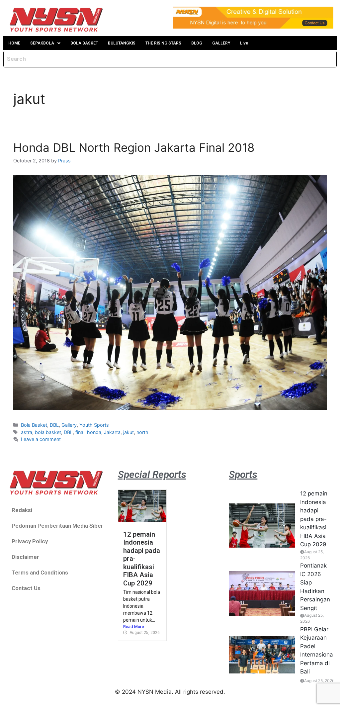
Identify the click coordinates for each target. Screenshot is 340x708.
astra (26, 432)
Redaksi (22, 510)
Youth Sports (94, 425)
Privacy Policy (30, 541)
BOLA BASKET (84, 43)
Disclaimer (25, 557)
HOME (14, 43)
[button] (45, 43)
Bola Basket (34, 425)
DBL (54, 425)
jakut (128, 432)
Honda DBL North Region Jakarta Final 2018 (134, 147)
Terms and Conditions (40, 572)
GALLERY (221, 43)
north (142, 432)
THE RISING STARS (163, 43)
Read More (133, 626)
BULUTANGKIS (121, 43)
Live (244, 43)
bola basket (48, 432)
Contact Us (26, 588)
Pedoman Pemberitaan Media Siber (57, 525)
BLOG (196, 43)
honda (94, 432)
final (79, 432)
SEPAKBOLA (42, 43)
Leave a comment (41, 439)
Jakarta (112, 432)
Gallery (69, 425)
